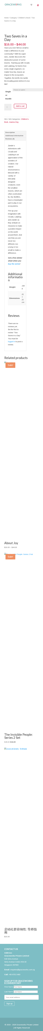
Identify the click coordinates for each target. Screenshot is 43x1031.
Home (6, 18)
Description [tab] (10, 132)
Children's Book (24, 18)
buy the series (14, 264)
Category (13, 18)
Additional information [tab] (14, 136)
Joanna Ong (13, 122)
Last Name (8, 992)
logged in (11, 342)
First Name (8, 987)
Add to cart (20, 106)
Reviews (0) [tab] (9, 139)
